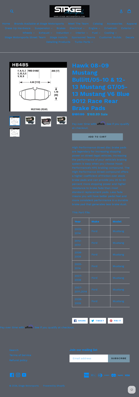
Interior (83, 32)
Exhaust (46, 32)
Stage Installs (58, 37)
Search (13, 350)
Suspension (44, 28)
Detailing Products (58, 41)
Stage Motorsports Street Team (25, 37)
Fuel (97, 32)
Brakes (61, 28)
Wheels (29, 32)
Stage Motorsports (28, 385)
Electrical (78, 28)
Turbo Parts (84, 41)
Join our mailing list (83, 349)
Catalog (98, 23)
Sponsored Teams (83, 37)
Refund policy (18, 360)
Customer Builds (110, 37)
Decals (130, 37)
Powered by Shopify (54, 385)
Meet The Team (78, 23)
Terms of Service (20, 355)
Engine (95, 28)
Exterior (128, 28)
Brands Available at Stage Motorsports (39, 23)
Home (6, 23)
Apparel (132, 23)
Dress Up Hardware (18, 28)
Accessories (114, 23)
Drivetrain (110, 28)
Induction (64, 32)
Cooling (111, 32)
